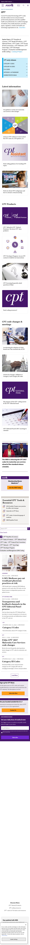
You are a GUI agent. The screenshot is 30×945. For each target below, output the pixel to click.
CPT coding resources (15, 908)
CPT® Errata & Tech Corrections (16, 542)
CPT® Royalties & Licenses (10, 537)
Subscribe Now (13, 693)
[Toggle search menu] (23, 5)
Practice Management (7, 9)
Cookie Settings (13, 939)
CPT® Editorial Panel (20, 539)
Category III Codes (9, 66)
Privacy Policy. (4, 935)
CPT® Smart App (14, 545)
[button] (15, 1)
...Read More (21, 27)
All (1, 537)
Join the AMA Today (15, 488)
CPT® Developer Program (7, 548)
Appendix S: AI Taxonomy (11, 72)
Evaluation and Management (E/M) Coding (12, 550)
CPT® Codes (15, 43)
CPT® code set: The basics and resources (15, 910)
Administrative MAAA (10, 75)
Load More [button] (15, 675)
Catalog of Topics (17, 52)
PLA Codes (7, 69)
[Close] (25, 924)
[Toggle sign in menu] (28, 5)
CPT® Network (19, 45)
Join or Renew (18, 5)
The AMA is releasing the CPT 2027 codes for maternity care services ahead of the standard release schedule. (14, 463)
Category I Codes (9, 63)
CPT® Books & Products (15, 41)
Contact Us (13, 710)
